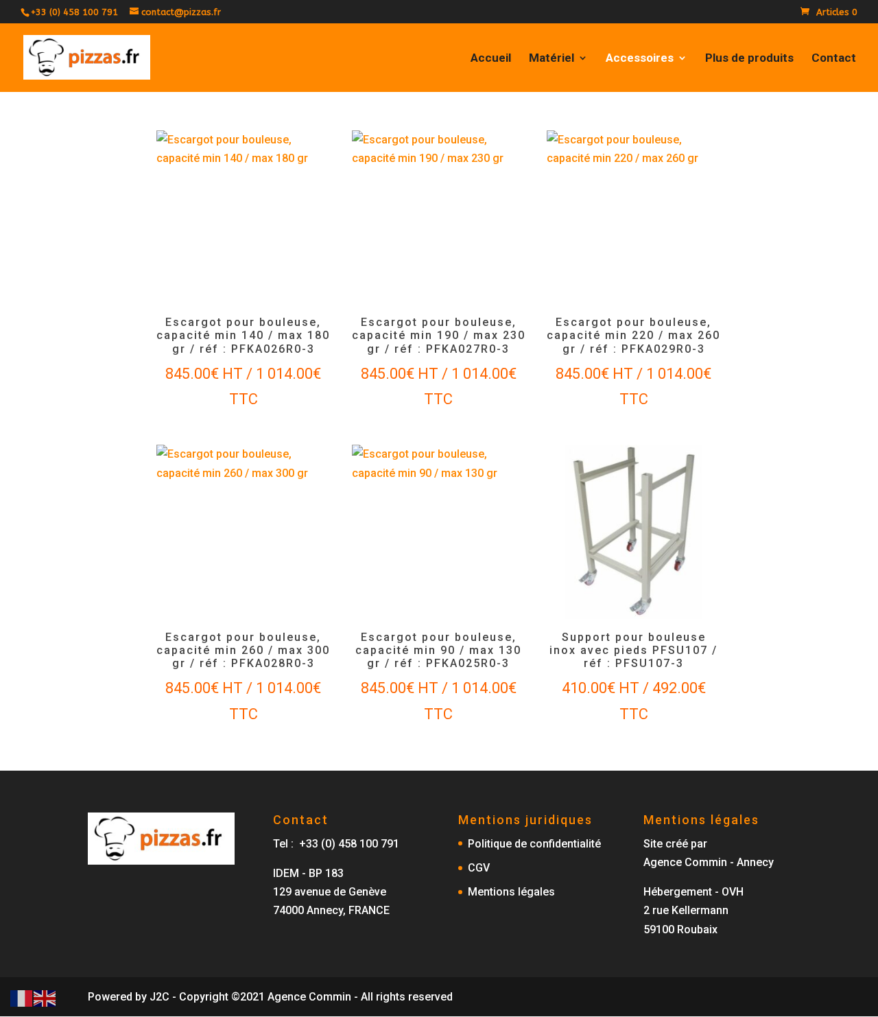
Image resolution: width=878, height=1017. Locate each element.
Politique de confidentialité (534, 843)
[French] (22, 997)
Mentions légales (511, 891)
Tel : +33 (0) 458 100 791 (336, 843)
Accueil (491, 59)
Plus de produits (749, 59)
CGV (479, 867)
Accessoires (640, 59)
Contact (833, 59)
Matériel (551, 59)
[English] (45, 997)
